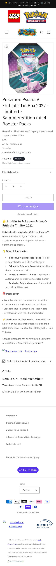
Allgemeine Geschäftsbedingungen (23, 436)
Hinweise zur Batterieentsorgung (22, 457)
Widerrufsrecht (13, 444)
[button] (6, 32)
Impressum (12, 415)
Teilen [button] (8, 371)
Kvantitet (6, 180)
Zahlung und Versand (17, 429)
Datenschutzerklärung (17, 422)
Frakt (14, 163)
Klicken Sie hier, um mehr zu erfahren (21, 391)
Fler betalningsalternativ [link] (28, 214)
